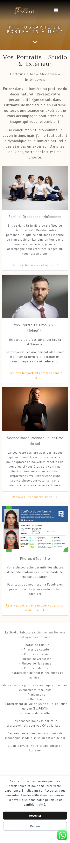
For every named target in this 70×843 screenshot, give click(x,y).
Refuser (35, 826)
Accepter (35, 815)
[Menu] (56, 10)
